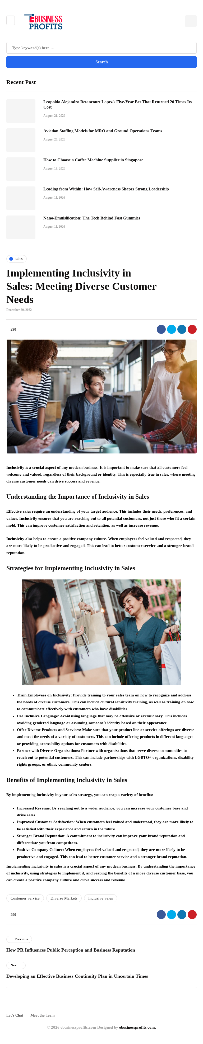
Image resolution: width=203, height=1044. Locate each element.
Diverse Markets (63, 898)
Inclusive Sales (100, 898)
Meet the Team (42, 1015)
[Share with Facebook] (161, 329)
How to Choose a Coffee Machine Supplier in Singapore (93, 160)
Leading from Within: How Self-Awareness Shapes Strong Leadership (106, 189)
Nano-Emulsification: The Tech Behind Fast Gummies (91, 218)
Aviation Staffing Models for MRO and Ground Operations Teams (102, 131)
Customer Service (25, 898)
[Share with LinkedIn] (181, 329)
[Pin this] (192, 329)
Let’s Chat (14, 1015)
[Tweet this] (171, 329)
